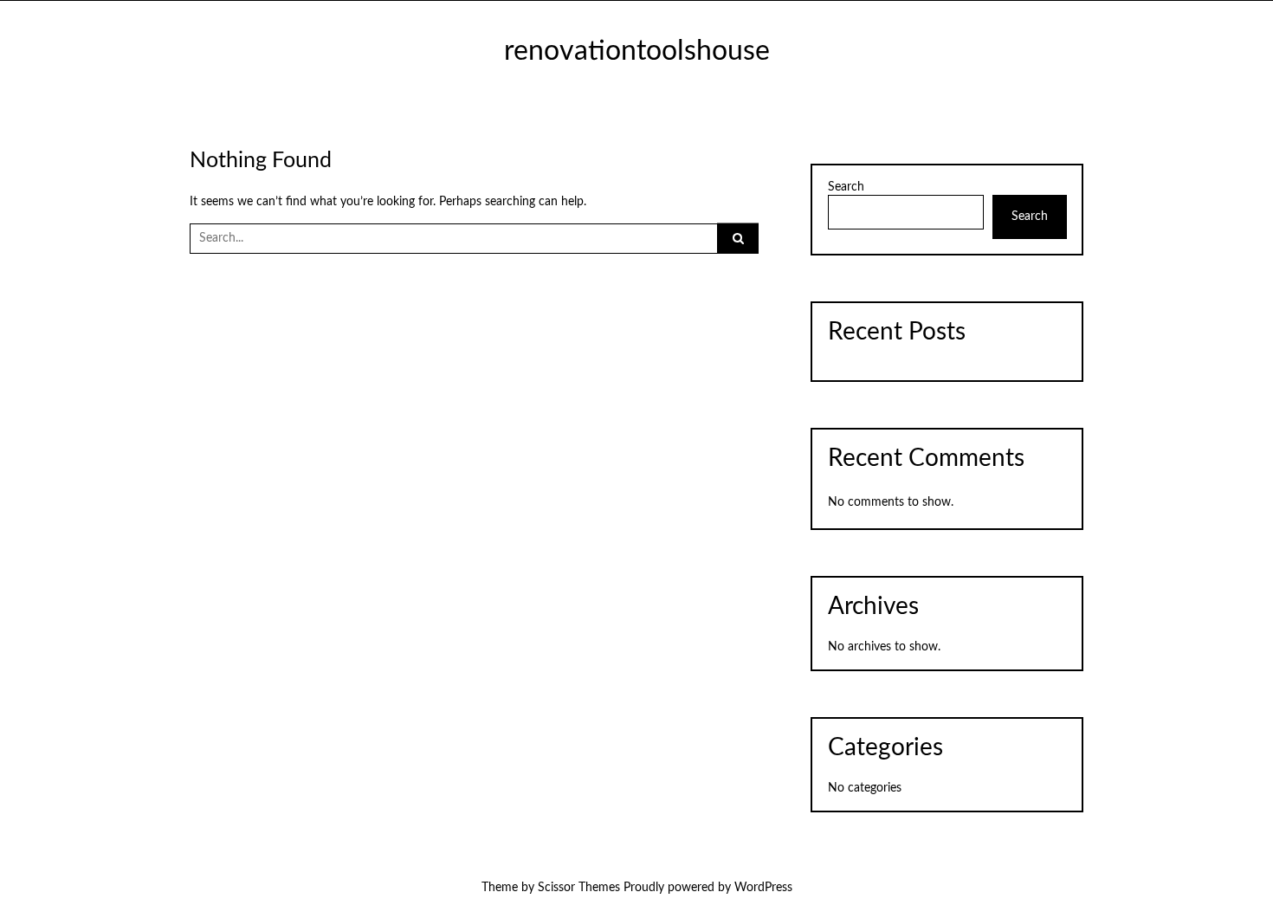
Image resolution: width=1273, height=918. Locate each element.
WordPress (763, 888)
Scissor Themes (579, 888)
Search (846, 187)
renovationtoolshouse (637, 51)
